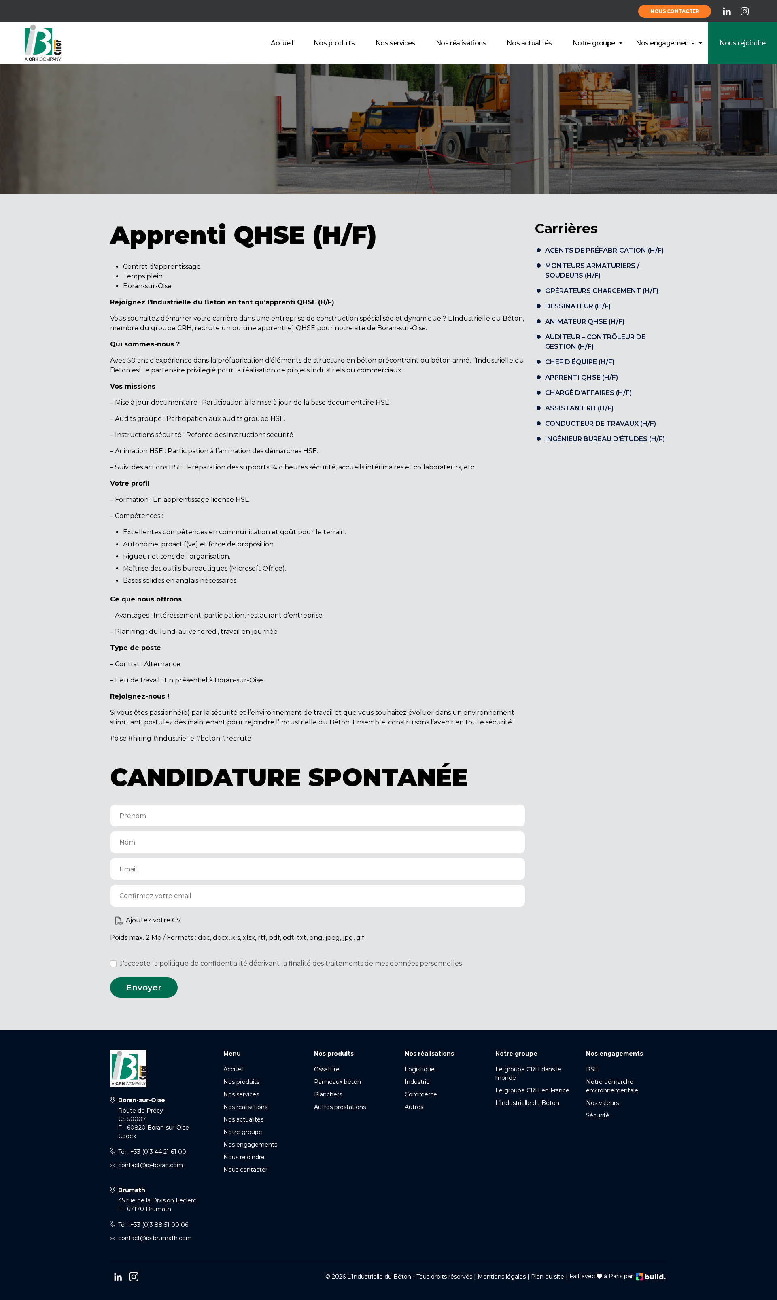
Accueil (282, 43)
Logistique (420, 1069)
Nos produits (334, 43)
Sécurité (597, 1115)
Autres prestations (340, 1107)
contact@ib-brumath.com (155, 1238)
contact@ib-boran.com (150, 1165)
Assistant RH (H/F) (579, 408)
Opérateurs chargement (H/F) (601, 291)
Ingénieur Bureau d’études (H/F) (605, 439)
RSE (592, 1069)
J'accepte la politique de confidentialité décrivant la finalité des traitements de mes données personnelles (291, 963)
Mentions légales (502, 1276)
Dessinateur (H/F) (578, 306)
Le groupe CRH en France (532, 1090)
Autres (414, 1107)
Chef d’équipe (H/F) (579, 362)
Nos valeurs (602, 1103)
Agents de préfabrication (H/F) (604, 250)
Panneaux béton (337, 1081)
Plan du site (547, 1276)
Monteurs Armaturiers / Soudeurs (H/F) (592, 270)
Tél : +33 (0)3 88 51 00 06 (153, 1224)
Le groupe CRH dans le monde (528, 1073)
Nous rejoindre (742, 43)
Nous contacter (674, 11)
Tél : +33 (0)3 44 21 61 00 (152, 1152)
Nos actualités (529, 43)
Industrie (417, 1081)
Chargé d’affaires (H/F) (588, 393)
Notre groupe (594, 43)
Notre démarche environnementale (612, 1086)
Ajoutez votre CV (153, 920)
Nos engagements (665, 43)
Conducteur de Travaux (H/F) (600, 423)
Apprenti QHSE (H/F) (581, 377)
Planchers (328, 1094)
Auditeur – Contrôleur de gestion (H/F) (595, 341)
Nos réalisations (461, 43)
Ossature (327, 1069)
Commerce (421, 1094)
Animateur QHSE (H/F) (584, 321)
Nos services (395, 43)
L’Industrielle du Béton (527, 1103)
